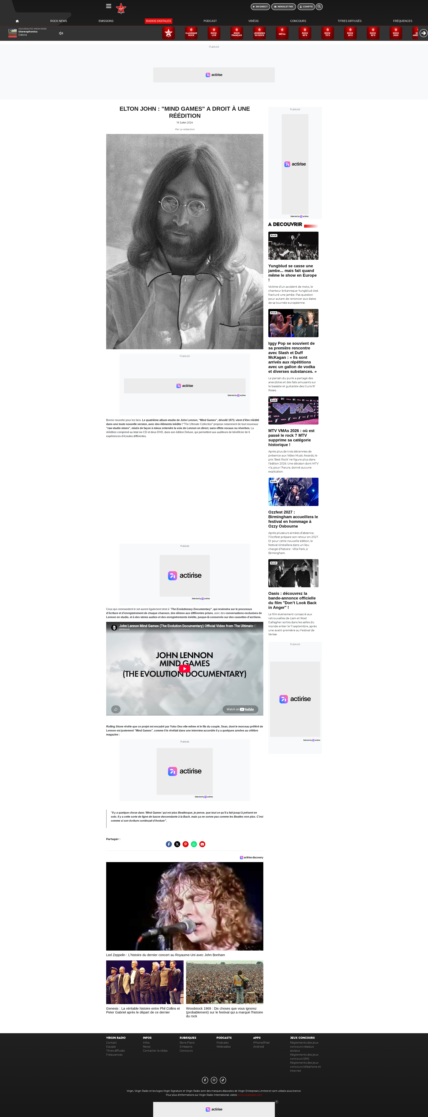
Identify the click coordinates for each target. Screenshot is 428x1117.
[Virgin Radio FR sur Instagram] (214, 1080)
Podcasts (223, 1042)
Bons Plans (187, 1042)
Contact (111, 1042)
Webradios (224, 1046)
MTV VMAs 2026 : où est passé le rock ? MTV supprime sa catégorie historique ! (291, 437)
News (146, 1046)
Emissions (106, 21)
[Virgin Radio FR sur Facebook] (205, 1080)
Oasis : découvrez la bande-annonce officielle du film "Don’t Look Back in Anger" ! (292, 600)
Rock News (58, 21)
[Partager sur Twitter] (176, 845)
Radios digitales (158, 21)
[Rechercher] (319, 6)
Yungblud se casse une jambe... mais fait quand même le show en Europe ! (292, 273)
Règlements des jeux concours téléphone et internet (305, 1066)
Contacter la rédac (155, 1050)
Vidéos (253, 21)
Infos (146, 1042)
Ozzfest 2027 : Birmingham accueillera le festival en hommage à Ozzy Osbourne (293, 519)
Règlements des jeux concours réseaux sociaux (304, 1046)
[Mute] (61, 33)
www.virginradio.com (250, 1094)
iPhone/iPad (261, 1042)
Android (258, 1046)
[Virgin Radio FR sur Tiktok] (223, 1080)
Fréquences (402, 21)
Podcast (210, 21)
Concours (298, 21)
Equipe (111, 1046)
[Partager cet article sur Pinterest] (185, 845)
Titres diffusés (350, 21)
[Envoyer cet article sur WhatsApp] (193, 845)
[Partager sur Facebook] (168, 845)
